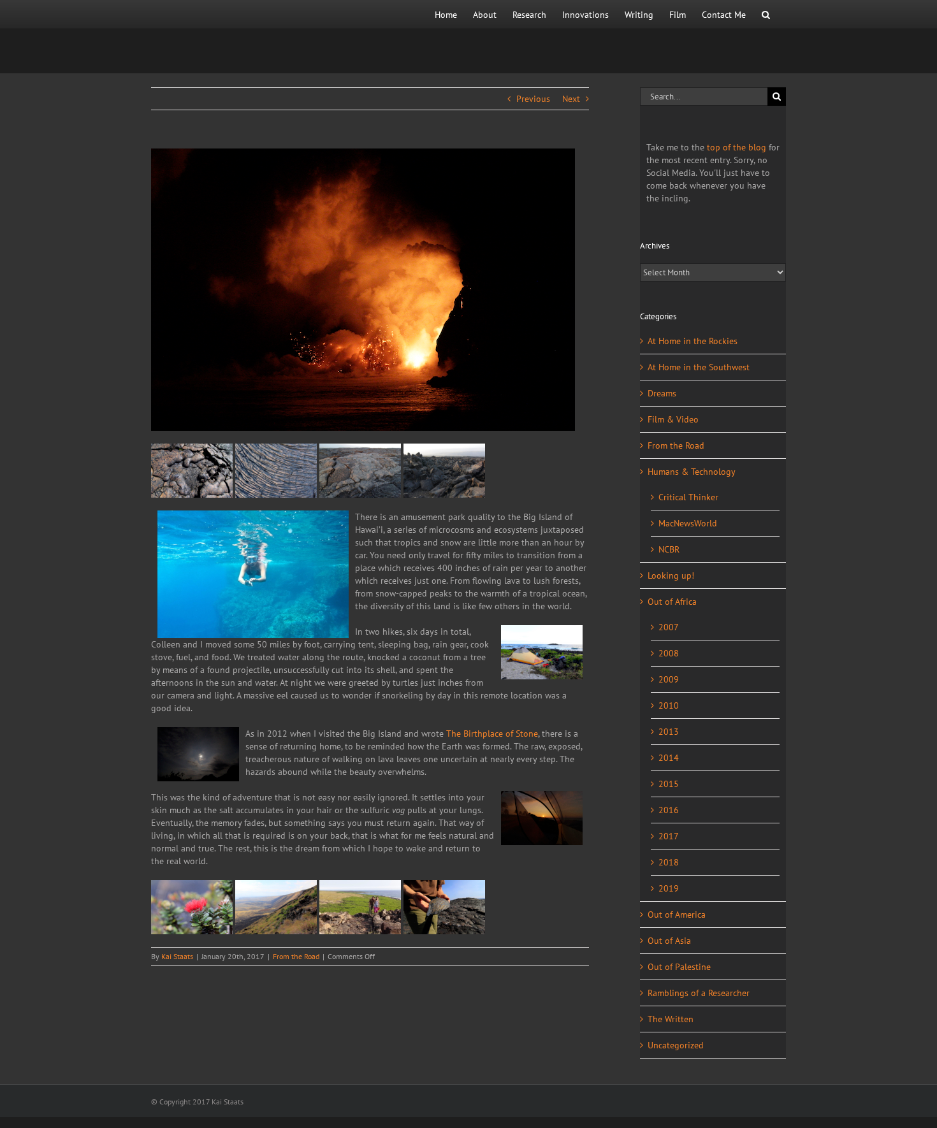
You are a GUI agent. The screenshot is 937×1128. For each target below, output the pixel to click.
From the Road (296, 956)
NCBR (668, 549)
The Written (671, 1019)
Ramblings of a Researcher (699, 993)
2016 (668, 810)
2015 (668, 784)
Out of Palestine (679, 967)
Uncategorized (676, 1045)
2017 (668, 836)
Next (571, 99)
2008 (668, 653)
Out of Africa (672, 601)
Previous (533, 99)
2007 (668, 627)
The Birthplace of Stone (492, 733)
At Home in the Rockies (692, 341)
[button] (766, 14)
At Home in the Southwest (699, 367)
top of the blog (736, 147)
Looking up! (671, 575)
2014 (668, 757)
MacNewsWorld (687, 523)
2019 (668, 888)
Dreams (662, 393)
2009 (668, 679)
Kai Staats (177, 956)
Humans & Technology (692, 471)
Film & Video (673, 419)
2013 (668, 731)
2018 (668, 862)
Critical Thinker (688, 497)
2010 (668, 705)
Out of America (677, 914)
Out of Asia (669, 940)
